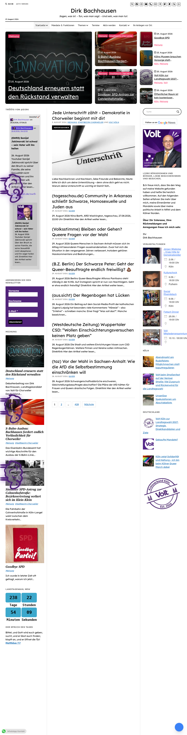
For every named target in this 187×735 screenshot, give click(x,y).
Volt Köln (114, 122)
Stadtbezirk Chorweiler (121, 36)
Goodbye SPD (15, 566)
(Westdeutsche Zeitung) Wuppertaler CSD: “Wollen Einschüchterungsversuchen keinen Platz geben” (93, 330)
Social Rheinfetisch (170, 293)
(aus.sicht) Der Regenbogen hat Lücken (91, 295)
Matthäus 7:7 (13, 642)
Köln (156, 63)
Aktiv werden (22, 4)
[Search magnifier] (178, 112)
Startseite (40, 25)
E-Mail (13, 311)
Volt (166, 82)
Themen (82, 25)
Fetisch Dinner (171, 311)
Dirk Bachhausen (93, 10)
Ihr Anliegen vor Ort (142, 25)
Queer (72, 211)
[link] (132, 4)
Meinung (14, 36)
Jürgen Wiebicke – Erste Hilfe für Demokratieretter (172, 252)
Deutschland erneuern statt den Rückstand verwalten (24, 372)
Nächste (89, 404)
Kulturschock (170, 272)
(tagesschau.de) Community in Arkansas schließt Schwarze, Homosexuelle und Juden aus (92, 201)
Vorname (13, 290)
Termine (95, 25)
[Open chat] (179, 727)
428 (77, 404)
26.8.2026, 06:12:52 (19, 131)
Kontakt (123, 25)
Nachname (14, 300)
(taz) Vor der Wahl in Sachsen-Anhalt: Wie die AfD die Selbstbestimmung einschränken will (93, 367)
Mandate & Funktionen (62, 25)
